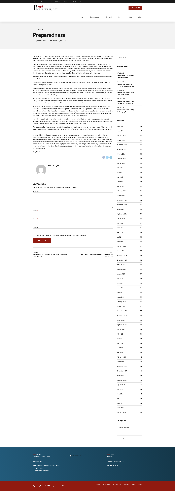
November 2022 (122, 315)
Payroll (82, 17)
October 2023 (121, 265)
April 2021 (120, 403)
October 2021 (121, 375)
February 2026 (121, 135)
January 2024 (121, 251)
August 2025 (121, 163)
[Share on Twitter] (107, 157)
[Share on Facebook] (103, 157)
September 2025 (122, 158)
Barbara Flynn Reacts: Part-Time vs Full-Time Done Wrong (125, 102)
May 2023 (120, 288)
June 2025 (120, 172)
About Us (121, 17)
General (41, 30)
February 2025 (121, 191)
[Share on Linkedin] (110, 157)
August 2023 (121, 274)
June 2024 (120, 228)
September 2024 (122, 214)
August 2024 (121, 218)
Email (35, 219)
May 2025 (120, 177)
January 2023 (121, 306)
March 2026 (120, 131)
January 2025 (121, 195)
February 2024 (121, 246)
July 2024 (120, 223)
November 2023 (122, 260)
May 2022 (120, 343)
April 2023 (120, 292)
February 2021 (121, 412)
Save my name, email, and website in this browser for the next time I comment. (61, 236)
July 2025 (120, 168)
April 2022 (120, 348)
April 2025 (120, 182)
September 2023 (122, 269)
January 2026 (121, 140)
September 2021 (122, 380)
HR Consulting (108, 17)
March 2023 (120, 297)
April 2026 (120, 126)
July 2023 (120, 279)
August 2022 (121, 329)
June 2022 (120, 338)
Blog (130, 17)
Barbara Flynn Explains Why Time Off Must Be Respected (125, 76)
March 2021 (120, 408)
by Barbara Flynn (56, 41)
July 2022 (120, 334)
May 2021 (120, 398)
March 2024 (120, 242)
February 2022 (121, 357)
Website (35, 227)
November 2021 (122, 371)
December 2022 (122, 311)
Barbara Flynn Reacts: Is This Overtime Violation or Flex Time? (125, 85)
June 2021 (120, 394)
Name (35, 210)
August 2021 (121, 385)
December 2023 (122, 255)
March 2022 (120, 352)
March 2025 (120, 186)
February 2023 (121, 302)
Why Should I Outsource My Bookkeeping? (125, 111)
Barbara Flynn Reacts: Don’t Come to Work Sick (125, 94)
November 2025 (122, 149)
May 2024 (120, 232)
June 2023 (120, 283)
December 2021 (122, 366)
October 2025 (121, 154)
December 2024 (122, 200)
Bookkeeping (94, 17)
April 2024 (120, 237)
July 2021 (120, 389)
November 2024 (122, 205)
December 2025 (122, 145)
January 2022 (121, 362)
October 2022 (121, 320)
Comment (36, 191)
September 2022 (122, 325)
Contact (139, 17)
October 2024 (121, 209)
